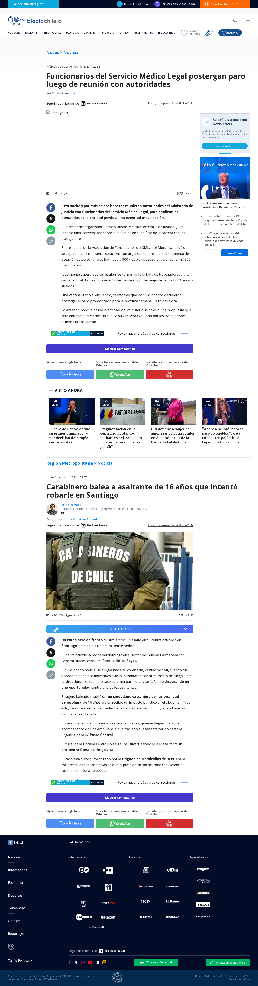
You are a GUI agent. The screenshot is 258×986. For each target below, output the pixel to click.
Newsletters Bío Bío (136, 4)
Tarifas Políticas (19, 960)
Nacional (31, 32)
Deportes (89, 32)
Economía (72, 32)
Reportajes (16, 933)
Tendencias (107, 32)
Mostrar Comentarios (120, 348)
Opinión (124, 32)
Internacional (51, 32)
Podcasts (14, 32)
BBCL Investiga (143, 32)
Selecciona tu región (28, 4)
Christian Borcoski (86, 519)
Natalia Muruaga (63, 93)
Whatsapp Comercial (159, 962)
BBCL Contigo (167, 32)
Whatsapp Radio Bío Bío (230, 962)
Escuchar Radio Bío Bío (226, 4)
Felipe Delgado (71, 505)
